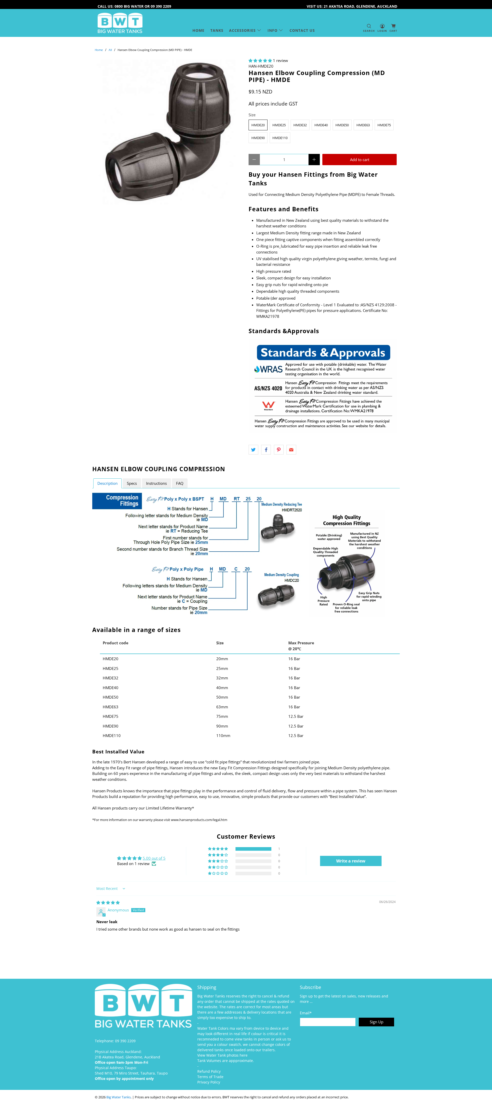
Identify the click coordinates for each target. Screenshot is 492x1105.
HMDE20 (258, 125)
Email (306, 1012)
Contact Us (302, 30)
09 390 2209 (125, 1040)
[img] (108, 902)
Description (107, 483)
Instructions (156, 483)
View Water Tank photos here (222, 1055)
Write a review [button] (350, 861)
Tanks (216, 30)
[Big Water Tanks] (120, 23)
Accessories (242, 30)
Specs (132, 483)
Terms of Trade (210, 1076)
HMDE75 (384, 125)
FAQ (179, 483)
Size (252, 114)
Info (273, 30)
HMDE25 (279, 125)
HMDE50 (342, 125)
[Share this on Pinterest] (279, 450)
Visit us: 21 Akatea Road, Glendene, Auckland (352, 6)
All (110, 49)
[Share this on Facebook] (266, 450)
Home (198, 30)
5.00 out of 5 (154, 858)
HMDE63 (363, 125)
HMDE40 (321, 125)
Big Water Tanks (118, 1097)
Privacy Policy (208, 1082)
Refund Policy (209, 1071)
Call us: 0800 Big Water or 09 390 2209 (134, 6)
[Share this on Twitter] (253, 450)
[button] (260, 60)
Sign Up (376, 1021)
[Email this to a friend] (291, 450)
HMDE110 (280, 137)
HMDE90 (258, 137)
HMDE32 (300, 125)
